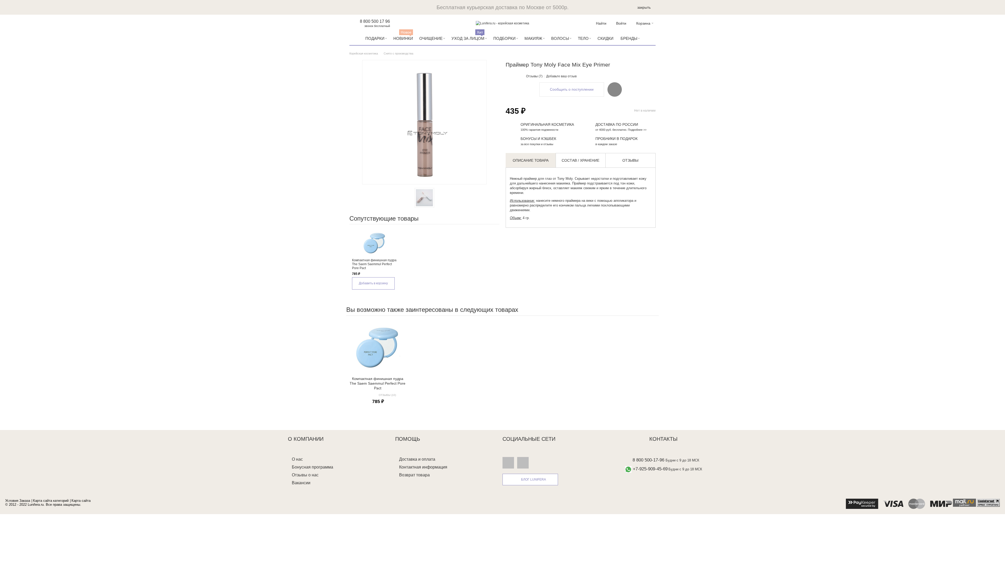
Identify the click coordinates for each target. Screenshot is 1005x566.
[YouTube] (523, 462)
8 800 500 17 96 (375, 21)
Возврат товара (414, 475)
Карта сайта (81, 501)
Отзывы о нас (305, 475)
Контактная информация (423, 467)
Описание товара (531, 160)
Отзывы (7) (534, 76)
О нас (297, 459)
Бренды (629, 38)
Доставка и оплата (417, 459)
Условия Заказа (17, 501)
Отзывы (630, 160)
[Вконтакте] (508, 462)
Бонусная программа (312, 467)
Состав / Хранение (580, 160)
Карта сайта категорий (51, 501)
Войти (621, 23)
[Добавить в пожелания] (614, 89)
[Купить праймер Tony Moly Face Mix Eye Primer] (424, 198)
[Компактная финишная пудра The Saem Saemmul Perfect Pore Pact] (374, 243)
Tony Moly (564, 179)
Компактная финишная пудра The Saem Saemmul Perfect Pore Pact (374, 264)
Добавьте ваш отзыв (561, 76)
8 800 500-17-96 (648, 460)
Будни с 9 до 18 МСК (682, 460)
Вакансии (301, 483)
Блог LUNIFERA (533, 479)
